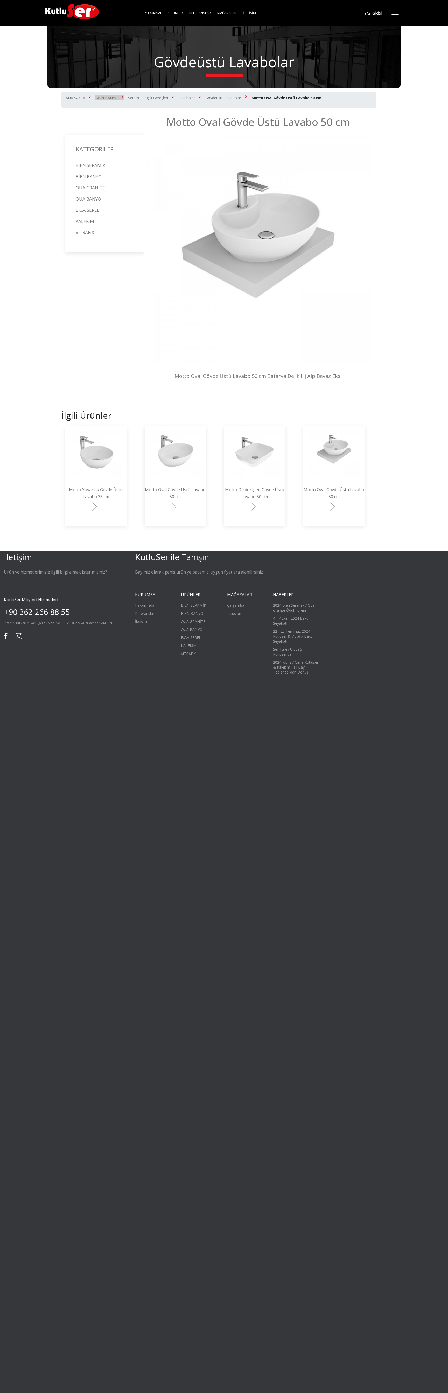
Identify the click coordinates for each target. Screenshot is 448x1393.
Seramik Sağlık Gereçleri (148, 97)
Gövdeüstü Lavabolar (223, 97)
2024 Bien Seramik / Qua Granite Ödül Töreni (294, 608)
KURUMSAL (153, 12)
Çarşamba (235, 605)
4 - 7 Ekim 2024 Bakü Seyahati (291, 621)
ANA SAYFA (75, 97)
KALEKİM (85, 221)
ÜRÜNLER (175, 12)
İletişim (141, 621)
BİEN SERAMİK (90, 165)
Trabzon (234, 613)
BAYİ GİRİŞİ (373, 13)
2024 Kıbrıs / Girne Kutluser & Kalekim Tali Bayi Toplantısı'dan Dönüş (295, 667)
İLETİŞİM (249, 12)
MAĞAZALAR (226, 12)
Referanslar (144, 613)
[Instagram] (18, 635)
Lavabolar (186, 97)
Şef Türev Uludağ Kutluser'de (287, 652)
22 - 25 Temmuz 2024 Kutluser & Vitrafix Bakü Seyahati (293, 636)
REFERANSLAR (200, 12)
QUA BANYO (88, 199)
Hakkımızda (144, 605)
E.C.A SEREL (87, 210)
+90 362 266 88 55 (37, 611)
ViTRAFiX (85, 232)
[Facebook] (6, 635)
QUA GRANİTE (90, 188)
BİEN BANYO (106, 97)
